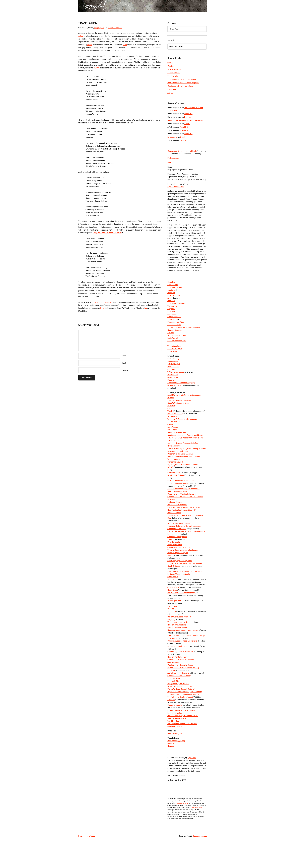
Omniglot (171, 424)
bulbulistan (171, 369)
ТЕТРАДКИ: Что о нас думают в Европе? (184, 327)
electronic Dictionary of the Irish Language (184, 526)
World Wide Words (174, 544)
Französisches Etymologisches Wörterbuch (184, 507)
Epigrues (171, 308)
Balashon (171, 380)
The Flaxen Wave (174, 324)
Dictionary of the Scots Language (180, 454)
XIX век (170, 332)
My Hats (170, 162)
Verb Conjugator (173, 542)
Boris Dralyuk (172, 338)
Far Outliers (172, 311)
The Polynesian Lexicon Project (180, 697)
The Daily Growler (174, 287)
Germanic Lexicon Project (177, 451)
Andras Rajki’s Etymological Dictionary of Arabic (186, 448)
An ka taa (171, 699)
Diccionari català (174, 512)
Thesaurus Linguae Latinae (178, 483)
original (96, 67)
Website (125, 370)
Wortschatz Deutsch (175, 462)
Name (124, 355)
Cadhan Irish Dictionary (176, 528)
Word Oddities (173, 721)
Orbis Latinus (172, 576)
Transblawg (172, 306)
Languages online (174, 713)
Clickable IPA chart (174, 413)
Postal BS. (188, 113)
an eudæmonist (173, 295)
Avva (169, 298)
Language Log (173, 358)
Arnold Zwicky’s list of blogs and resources (184, 395)
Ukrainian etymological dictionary (180, 665)
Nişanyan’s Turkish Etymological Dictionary (184, 691)
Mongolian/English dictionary (178, 683)
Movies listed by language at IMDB (181, 710)
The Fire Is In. (172, 76)
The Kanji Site (173, 681)
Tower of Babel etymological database (182, 550)
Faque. (170, 92)
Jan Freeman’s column (182, 723)
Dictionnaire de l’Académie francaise (181, 494)
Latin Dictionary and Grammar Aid (180, 480)
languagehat (99, 28)
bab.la (169, 408)
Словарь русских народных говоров (182, 641)
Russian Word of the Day (177, 657)
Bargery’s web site (174, 705)
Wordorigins (172, 416)
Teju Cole (192, 757)
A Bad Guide (172, 319)
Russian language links (176, 624)
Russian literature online (177, 627)
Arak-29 (170, 539)
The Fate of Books (174, 348)
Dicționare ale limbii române (178, 523)
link (144, 33)
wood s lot (171, 290)
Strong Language (174, 385)
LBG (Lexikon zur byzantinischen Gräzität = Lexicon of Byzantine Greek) (184, 572)
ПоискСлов (172, 590)
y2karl (125, 44)
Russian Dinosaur (174, 330)
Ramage (170, 746)
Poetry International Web (103, 302)
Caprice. (170, 66)
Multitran (170, 397)
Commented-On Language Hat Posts (182, 151)
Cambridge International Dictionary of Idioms (185, 435)
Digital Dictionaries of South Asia (180, 686)
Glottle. (170, 62)
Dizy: (169, 518)
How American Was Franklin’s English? (183, 82)
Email (124, 363)
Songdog (171, 282)
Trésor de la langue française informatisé (183, 488)
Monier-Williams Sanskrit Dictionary (181, 689)
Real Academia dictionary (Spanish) (181, 510)
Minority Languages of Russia (179, 616)
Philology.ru (172, 606)
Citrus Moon (172, 743)
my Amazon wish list (175, 186)
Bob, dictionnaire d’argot (177, 491)
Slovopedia (171, 579)
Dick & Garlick (173, 366)
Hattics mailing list (174, 733)
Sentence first (172, 377)
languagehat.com (86, 6)
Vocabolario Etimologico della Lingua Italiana (185, 515)
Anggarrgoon (172, 361)
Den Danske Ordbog (175, 475)
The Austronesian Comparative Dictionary (184, 694)
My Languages (173, 158)
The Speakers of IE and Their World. (181, 79)
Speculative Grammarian (177, 718)
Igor (145, 308)
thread (89, 44)
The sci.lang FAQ (174, 421)
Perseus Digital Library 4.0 (177, 552)
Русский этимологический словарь (181, 592)
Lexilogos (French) (174, 502)
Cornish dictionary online (177, 536)
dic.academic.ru (173, 587)
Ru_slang (171, 619)
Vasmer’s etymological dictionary (180, 622)
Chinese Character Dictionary (179, 675)
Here (102, 308)
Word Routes (172, 374)
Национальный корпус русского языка (183, 630)
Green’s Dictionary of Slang (178, 403)
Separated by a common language (181, 382)
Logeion (170, 555)
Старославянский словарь (178, 646)
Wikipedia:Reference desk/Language (182, 419)
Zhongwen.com (173, 678)
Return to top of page (86, 836)
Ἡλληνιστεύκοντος (175, 372)
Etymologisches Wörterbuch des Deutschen (184, 464)
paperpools (171, 314)
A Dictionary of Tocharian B (178, 673)
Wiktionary (171, 405)
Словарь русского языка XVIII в (180, 651)
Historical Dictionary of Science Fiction (182, 715)
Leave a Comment (115, 28)
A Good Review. (173, 72)
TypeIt (169, 411)
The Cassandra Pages (176, 303)
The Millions (172, 351)
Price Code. (172, 89)
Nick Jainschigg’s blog (176, 740)
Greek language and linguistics (179, 560)
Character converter (175, 726)
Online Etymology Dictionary (178, 547)
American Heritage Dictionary (179, 400)
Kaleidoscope (172, 284)
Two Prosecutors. (174, 69)
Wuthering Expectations (176, 335)
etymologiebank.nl (174, 472)
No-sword (171, 300)
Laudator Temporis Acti (176, 340)
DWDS (170, 467)
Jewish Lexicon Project (176, 432)
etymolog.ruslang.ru (175, 600)
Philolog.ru (171, 608)
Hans (169, 120)
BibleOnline (172, 429)
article (80, 36)
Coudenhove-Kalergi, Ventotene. (180, 86)
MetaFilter (171, 292)
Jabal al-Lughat (173, 364)
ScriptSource (172, 427)
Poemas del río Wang (175, 322)
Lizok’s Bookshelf (174, 316)
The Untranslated (174, 346)
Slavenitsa (171, 611)
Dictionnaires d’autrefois (177, 504)
